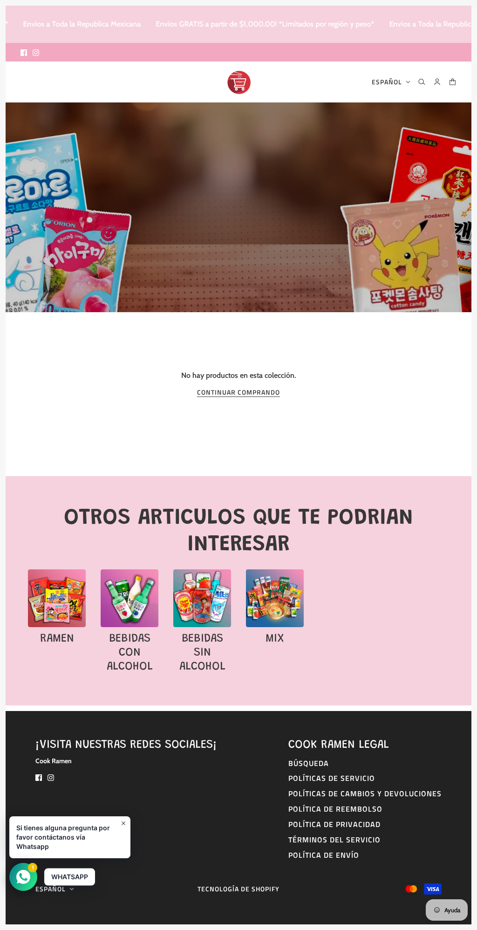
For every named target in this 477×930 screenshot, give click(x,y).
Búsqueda (308, 763)
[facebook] (24, 52)
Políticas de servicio (331, 778)
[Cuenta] (437, 82)
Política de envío (323, 855)
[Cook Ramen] (238, 82)
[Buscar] (422, 82)
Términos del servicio (334, 839)
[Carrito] (453, 82)
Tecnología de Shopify (238, 889)
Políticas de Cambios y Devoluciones (365, 793)
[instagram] (36, 52)
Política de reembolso (335, 808)
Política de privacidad (334, 824)
